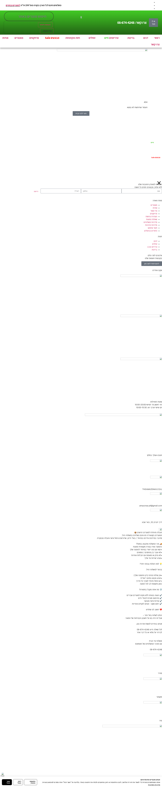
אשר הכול (8, 782)
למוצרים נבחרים (13, 5)
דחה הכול (19, 782)
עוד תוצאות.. (47, 31)
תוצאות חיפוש (45, 24)
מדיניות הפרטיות (154, 785)
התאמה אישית (32, 782)
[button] (144, 38)
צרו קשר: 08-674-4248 (131, 22)
